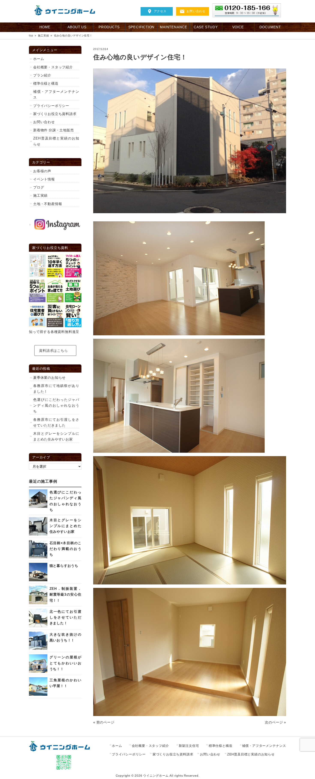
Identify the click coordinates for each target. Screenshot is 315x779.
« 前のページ (103, 722)
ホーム (38, 59)
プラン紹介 (42, 75)
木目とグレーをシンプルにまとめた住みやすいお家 (56, 436)
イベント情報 (45, 179)
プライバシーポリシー (51, 106)
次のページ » (275, 722)
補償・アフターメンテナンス (56, 94)
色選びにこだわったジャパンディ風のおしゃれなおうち (56, 405)
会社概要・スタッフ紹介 (53, 67)
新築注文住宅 (189, 746)
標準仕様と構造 (45, 83)
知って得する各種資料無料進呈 (54, 332)
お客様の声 (42, 171)
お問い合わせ (196, 11)
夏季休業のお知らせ (49, 377)
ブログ (38, 187)
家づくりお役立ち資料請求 (54, 114)
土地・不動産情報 (47, 204)
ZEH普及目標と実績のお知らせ (56, 141)
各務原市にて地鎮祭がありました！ (56, 388)
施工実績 (40, 195)
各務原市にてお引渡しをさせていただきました (56, 422)
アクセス (160, 11)
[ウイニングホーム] (66, 14)
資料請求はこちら (53, 350)
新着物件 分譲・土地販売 (53, 130)
